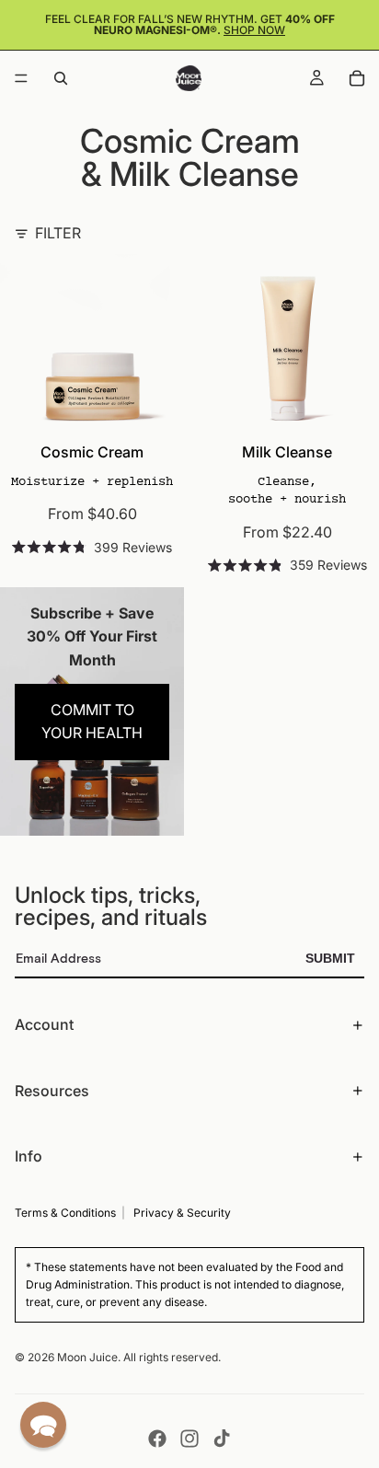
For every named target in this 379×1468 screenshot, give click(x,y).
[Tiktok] (222, 1439)
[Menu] (21, 78)
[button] (43, 1425)
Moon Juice (87, 1357)
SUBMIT (330, 958)
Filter (58, 233)
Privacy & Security (182, 1212)
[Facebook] (157, 1439)
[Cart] (357, 78)
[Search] (60, 78)
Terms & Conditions (65, 1212)
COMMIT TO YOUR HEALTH (92, 721)
